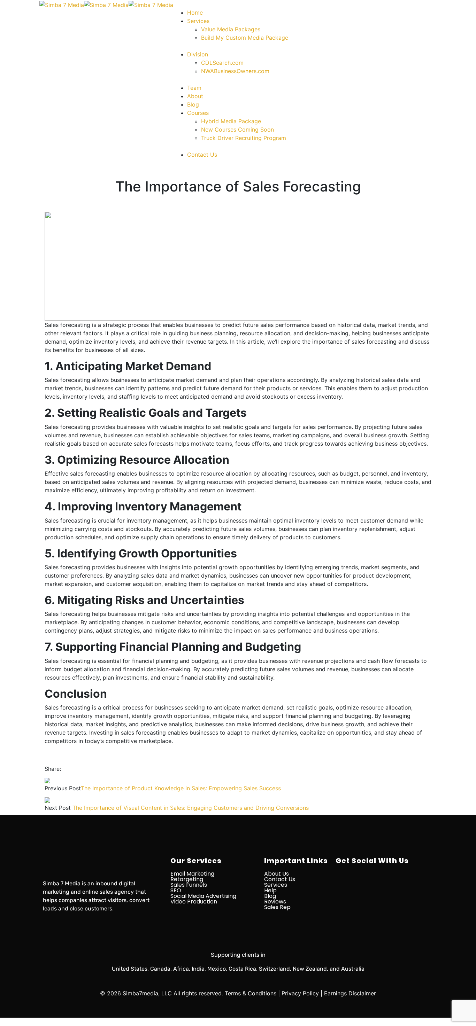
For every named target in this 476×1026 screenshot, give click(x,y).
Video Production (193, 902)
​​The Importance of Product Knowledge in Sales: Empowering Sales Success (181, 788)
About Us (276, 874)
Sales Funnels (188, 885)
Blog (270, 896)
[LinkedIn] (82, 768)
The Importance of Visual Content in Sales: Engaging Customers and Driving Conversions (190, 807)
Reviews (275, 902)
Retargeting (186, 879)
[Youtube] (417, 886)
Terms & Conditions (250, 993)
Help (270, 890)
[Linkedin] (393, 886)
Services (275, 885)
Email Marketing (192, 874)
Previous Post (63, 788)
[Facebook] (65, 768)
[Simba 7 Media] (61, 4)
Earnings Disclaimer (350, 993)
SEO (175, 890)
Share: (53, 768)
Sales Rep (277, 907)
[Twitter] (71, 768)
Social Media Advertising (203, 896)
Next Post (58, 807)
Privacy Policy (300, 993)
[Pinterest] (77, 768)
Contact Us (279, 879)
